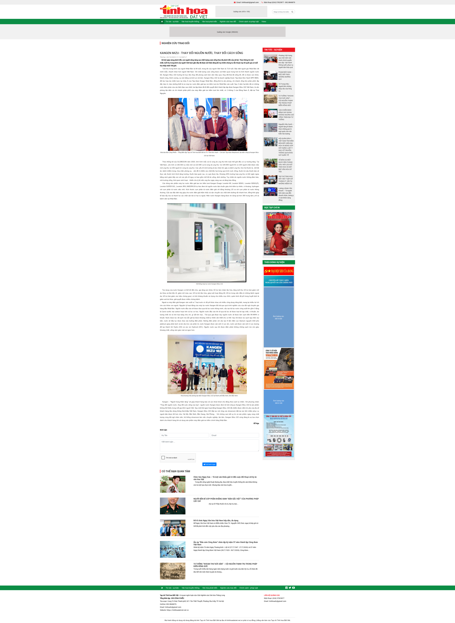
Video (264, 21)
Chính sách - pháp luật (248, 588)
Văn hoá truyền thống (190, 21)
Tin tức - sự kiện (172, 21)
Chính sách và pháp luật (249, 21)
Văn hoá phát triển (209, 21)
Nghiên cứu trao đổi (228, 21)
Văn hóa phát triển (209, 588)
